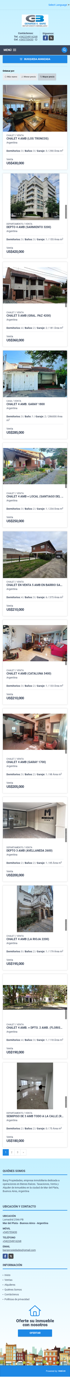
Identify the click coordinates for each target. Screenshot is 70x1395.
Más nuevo (12, 77)
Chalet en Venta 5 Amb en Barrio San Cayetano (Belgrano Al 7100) (35, 585)
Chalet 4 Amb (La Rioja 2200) (27, 939)
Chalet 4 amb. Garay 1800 (25, 404)
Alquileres (9, 1284)
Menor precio (29, 77)
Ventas (8, 1279)
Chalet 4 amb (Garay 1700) (26, 762)
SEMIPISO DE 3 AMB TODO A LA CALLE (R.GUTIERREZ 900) (35, 1116)
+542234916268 (28, 36)
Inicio (7, 1275)
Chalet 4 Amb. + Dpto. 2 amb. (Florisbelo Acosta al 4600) (35, 1027)
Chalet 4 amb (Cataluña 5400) (28, 673)
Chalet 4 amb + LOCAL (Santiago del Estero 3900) (35, 496)
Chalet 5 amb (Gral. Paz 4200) (28, 315)
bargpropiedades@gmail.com (19, 1250)
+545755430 (26, 39)
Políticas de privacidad (16, 1299)
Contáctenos (11, 1294)
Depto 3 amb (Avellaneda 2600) (29, 850)
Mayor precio (48, 77)
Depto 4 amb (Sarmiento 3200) (28, 227)
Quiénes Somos (13, 1289)
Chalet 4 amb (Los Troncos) (27, 138)
